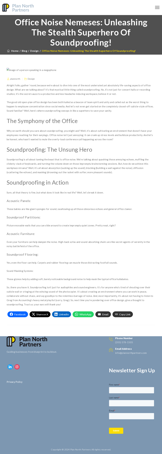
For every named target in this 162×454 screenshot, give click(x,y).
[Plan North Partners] (18, 7)
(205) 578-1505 (124, 342)
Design (31, 78)
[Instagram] (17, 366)
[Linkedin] (10, 366)
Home (14, 50)
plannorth (15, 78)
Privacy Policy (14, 381)
